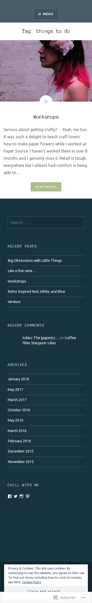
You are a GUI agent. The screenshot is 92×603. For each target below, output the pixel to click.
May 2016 (15, 420)
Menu (48, 14)
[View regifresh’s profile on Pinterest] (28, 496)
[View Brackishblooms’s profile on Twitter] (16, 496)
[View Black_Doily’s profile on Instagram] (21, 496)
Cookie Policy (31, 582)
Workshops (17, 281)
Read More (46, 187)
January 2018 (18, 379)
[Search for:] (46, 223)
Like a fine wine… (22, 271)
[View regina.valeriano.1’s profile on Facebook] (10, 496)
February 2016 (19, 441)
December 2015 (20, 451)
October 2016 (19, 410)
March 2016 (17, 431)
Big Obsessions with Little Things (35, 261)
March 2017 (17, 400)
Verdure (14, 302)
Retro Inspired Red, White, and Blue (36, 291)
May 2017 (15, 389)
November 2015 (21, 462)
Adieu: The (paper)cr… (40, 338)
